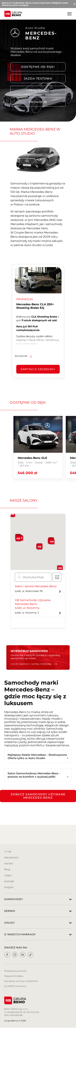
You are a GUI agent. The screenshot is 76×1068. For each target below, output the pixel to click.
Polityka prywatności (15, 971)
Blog (7, 869)
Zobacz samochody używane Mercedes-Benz (38, 796)
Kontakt (9, 881)
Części (8, 875)
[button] (39, 547)
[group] (38, 447)
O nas (7, 851)
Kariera (8, 863)
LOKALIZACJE (38, 90)
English (8, 887)
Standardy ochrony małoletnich (21, 981)
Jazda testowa (38, 78)
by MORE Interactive (15, 986)
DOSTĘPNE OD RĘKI (38, 66)
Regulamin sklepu (13, 976)
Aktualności (11, 857)
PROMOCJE (38, 102)
